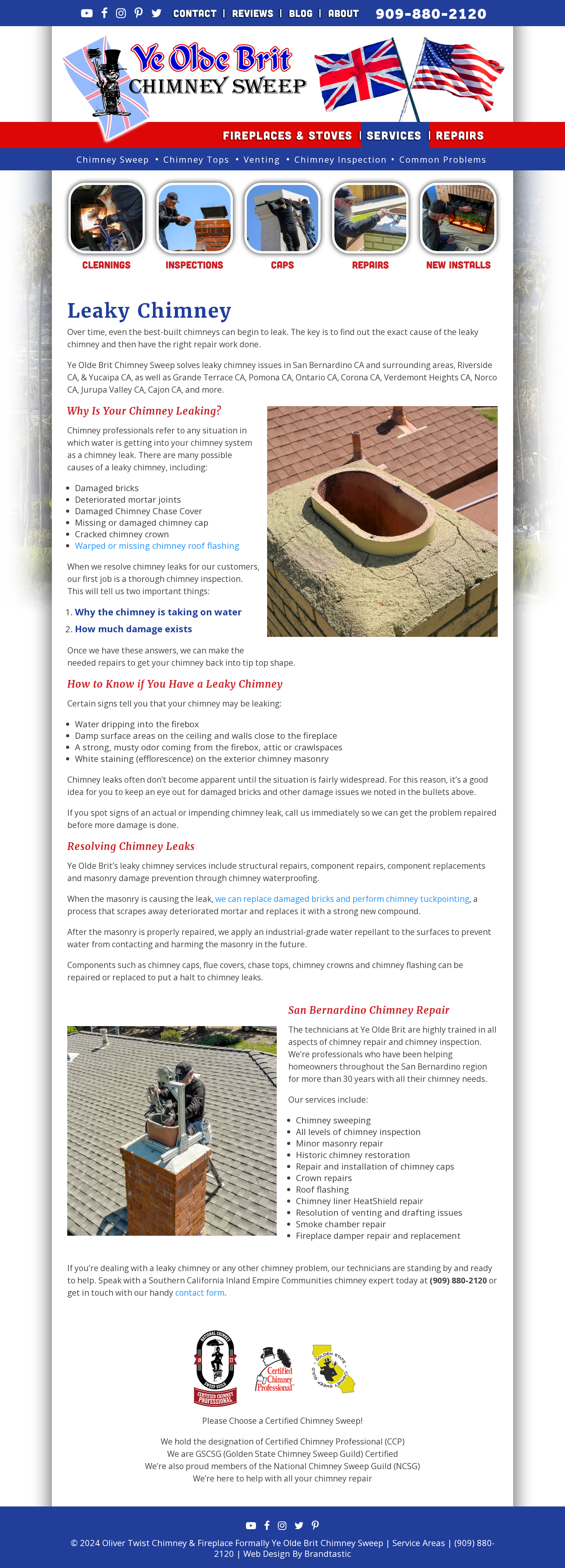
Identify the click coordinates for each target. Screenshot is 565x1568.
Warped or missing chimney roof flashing (157, 545)
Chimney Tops (196, 159)
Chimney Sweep (112, 159)
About (343, 13)
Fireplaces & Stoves (287, 135)
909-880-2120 (431, 13)
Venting (262, 159)
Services (394, 135)
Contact (195, 13)
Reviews (253, 13)
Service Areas (418, 1542)
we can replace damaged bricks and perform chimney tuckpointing (342, 898)
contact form (199, 1292)
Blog (301, 13)
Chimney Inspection (340, 159)
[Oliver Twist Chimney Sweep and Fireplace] (185, 39)
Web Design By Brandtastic (297, 1553)
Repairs (460, 135)
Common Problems (443, 159)
